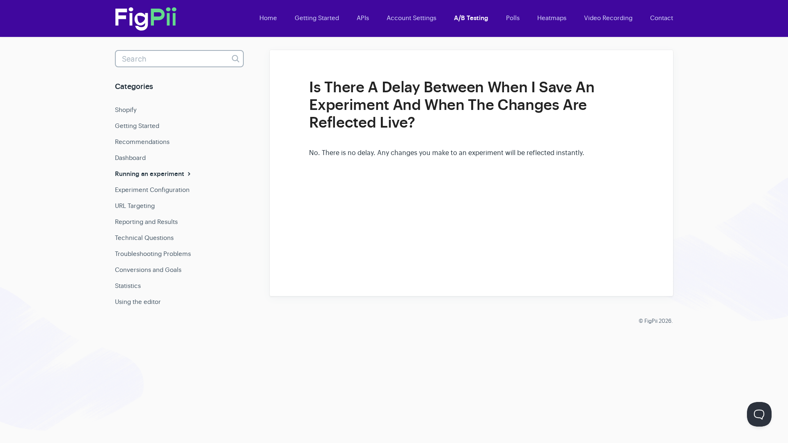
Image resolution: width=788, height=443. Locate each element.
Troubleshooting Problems (153, 254)
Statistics (128, 286)
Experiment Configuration (152, 190)
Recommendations (142, 142)
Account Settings (411, 18)
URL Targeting (135, 206)
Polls (513, 18)
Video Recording (608, 18)
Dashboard (130, 158)
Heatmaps (551, 18)
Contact (661, 18)
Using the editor (138, 302)
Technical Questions (144, 238)
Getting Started (317, 18)
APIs (363, 18)
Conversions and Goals (148, 270)
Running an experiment (150, 174)
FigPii (650, 320)
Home (268, 18)
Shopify (126, 110)
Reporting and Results (146, 222)
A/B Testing (471, 18)
